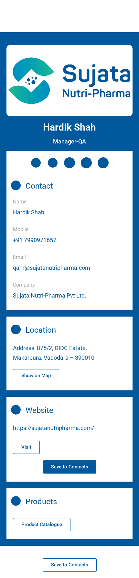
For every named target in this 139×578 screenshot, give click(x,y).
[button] (36, 375)
